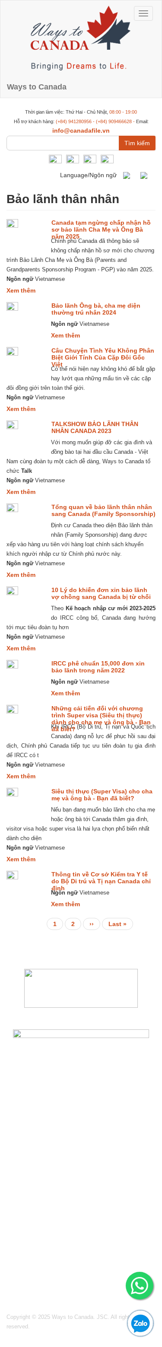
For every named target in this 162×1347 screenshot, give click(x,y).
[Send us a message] (139, 1285)
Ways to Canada (37, 87)
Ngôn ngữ (19, 279)
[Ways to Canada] (81, 38)
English (129, 175)
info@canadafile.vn (81, 130)
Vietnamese (146, 175)
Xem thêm (20, 290)
